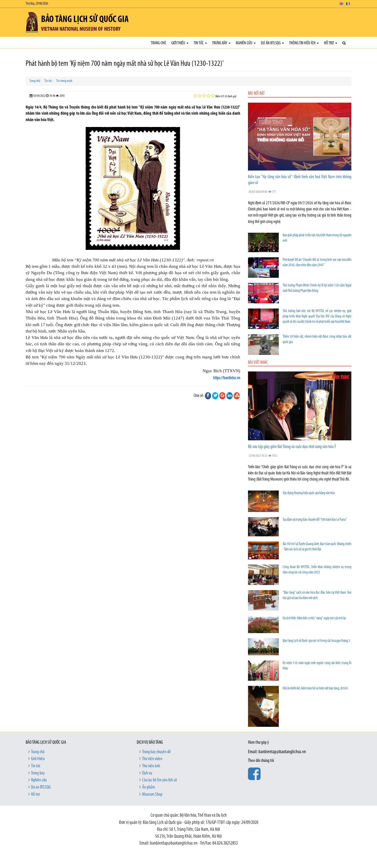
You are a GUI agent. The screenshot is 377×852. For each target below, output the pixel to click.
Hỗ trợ (329, 43)
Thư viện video (152, 759)
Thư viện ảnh (151, 766)
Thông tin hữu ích (302, 43)
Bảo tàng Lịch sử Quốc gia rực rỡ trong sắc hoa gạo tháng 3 (316, 641)
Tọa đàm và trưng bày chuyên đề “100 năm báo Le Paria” (315, 520)
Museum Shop (152, 794)
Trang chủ (158, 43)
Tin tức (199, 43)
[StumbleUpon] (237, 395)
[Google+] (222, 395)
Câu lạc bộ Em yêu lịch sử (159, 780)
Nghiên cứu (244, 43)
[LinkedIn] (229, 395)
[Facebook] (208, 395)
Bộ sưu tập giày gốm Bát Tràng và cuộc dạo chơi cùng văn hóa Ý (292, 447)
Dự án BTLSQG (271, 43)
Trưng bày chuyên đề (156, 752)
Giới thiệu (178, 43)
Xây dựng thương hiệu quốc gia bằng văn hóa (309, 493)
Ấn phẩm (148, 787)
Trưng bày (220, 43)
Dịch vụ (147, 773)
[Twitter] (215, 395)
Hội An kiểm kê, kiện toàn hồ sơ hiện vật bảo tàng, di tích (315, 688)
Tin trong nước (64, 81)
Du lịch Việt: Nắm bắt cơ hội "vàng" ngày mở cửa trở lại (314, 618)
